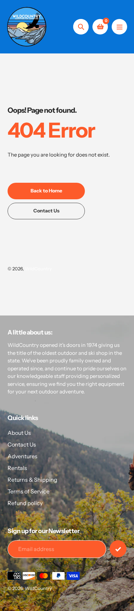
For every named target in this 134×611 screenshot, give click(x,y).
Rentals (17, 467)
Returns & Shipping (32, 479)
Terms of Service (28, 491)
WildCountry (38, 268)
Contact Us (22, 444)
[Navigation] (119, 26)
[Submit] (118, 548)
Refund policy (25, 503)
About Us (19, 432)
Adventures (22, 456)
